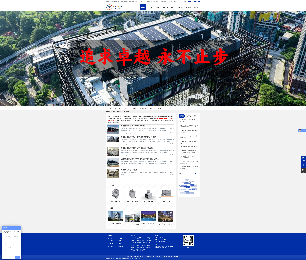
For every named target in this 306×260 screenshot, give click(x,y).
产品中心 (157, 7)
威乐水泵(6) (190, 180)
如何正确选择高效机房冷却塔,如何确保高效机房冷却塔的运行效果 (140, 159)
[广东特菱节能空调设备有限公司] (114, 9)
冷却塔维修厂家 (141, 118)
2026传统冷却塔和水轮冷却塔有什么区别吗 (189, 120)
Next (1, 58)
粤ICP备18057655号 (173, 256)
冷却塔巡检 (126, 133)
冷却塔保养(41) (189, 184)
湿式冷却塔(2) (183, 182)
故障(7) (184, 185)
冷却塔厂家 (113, 258)
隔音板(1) (183, 191)
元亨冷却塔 (133, 258)
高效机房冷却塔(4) (184, 189)
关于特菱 (150, 7)
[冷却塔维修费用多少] (153, 58)
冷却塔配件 (181, 7)
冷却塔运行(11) (186, 193)
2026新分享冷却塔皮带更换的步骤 (189, 146)
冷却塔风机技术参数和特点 (129, 170)
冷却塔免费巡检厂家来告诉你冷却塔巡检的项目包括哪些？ (138, 148)
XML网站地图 (163, 256)
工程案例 (120, 243)
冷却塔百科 (165, 7)
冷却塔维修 (110, 246)
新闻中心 (173, 7)
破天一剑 (138, 258)
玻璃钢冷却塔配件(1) (190, 192)
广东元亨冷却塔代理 (120, 258)
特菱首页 (113, 111)
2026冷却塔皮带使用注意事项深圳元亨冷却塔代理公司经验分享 (189, 151)
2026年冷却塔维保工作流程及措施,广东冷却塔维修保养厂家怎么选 (189, 125)
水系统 (131, 144)
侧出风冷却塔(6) (194, 188)
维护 (131, 155)
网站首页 (143, 7)
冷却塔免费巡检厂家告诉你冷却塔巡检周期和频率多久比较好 (138, 137)
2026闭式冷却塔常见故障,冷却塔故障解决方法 (189, 136)
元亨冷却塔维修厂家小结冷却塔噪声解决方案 (189, 167)
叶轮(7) (193, 184)
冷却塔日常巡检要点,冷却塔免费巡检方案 (133, 126)
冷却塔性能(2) (181, 187)
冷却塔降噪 (120, 246)
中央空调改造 (128, 258)
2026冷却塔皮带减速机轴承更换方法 (189, 142)
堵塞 (131, 133)
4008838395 (153, 118)
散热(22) (187, 181)
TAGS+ (196, 173)
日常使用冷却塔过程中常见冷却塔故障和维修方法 (189, 162)
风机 (133, 155)
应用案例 (188, 7)
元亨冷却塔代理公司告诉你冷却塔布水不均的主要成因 (189, 156)
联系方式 (196, 7)
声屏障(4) (188, 189)
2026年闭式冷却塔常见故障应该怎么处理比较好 (189, 131)
